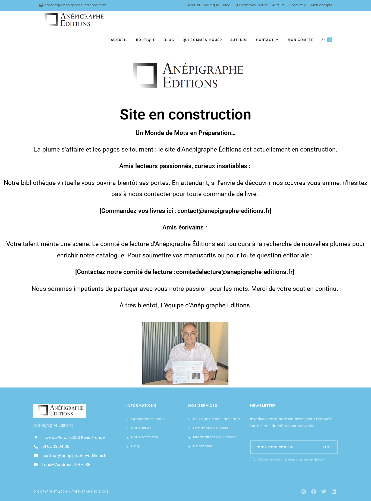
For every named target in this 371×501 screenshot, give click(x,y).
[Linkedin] (334, 492)
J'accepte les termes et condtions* (291, 460)
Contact (296, 5)
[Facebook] (314, 492)
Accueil (194, 5)
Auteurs (278, 5)
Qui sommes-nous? (251, 5)
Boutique (211, 5)
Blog (227, 5)
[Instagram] (304, 492)
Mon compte (321, 5)
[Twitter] (324, 492)
